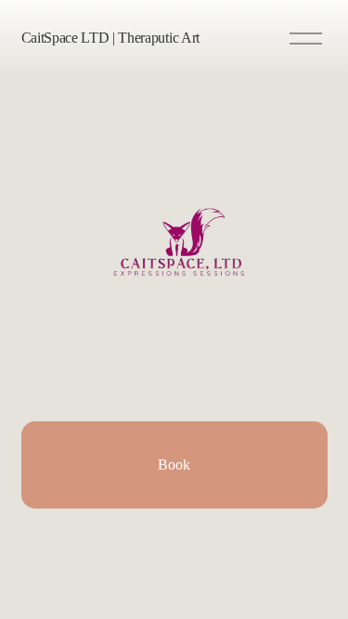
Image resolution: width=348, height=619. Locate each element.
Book (174, 464)
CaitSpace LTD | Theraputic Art (110, 37)
